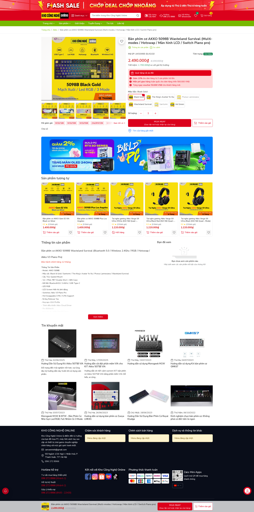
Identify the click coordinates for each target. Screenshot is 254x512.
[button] (122, 69)
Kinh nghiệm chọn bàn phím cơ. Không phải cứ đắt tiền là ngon (190, 418)
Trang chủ (48, 23)
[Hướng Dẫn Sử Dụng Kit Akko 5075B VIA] (62, 343)
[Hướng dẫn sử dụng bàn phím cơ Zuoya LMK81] (105, 396)
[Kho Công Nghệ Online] (55, 15)
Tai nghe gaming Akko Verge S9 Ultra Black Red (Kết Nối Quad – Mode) (160, 220)
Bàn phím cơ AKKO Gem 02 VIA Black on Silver (56, 220)
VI (178, 485)
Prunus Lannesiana (190, 97)
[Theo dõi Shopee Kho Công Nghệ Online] (102, 477)
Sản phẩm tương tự (55, 178)
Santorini (163, 104)
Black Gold (138, 97)
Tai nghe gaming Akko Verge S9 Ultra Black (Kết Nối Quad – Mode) (196, 220)
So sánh (156, 47)
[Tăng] (155, 113)
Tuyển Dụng (94, 23)
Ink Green (179, 104)
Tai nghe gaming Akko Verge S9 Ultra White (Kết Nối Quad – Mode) (125, 220)
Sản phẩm (64, 23)
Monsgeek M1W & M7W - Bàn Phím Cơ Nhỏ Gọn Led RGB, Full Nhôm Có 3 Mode (62, 418)
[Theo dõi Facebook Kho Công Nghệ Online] (88, 477)
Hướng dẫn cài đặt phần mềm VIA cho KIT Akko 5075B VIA (103, 365)
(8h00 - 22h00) (56, 492)
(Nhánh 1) (53, 478)
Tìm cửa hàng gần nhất (143, 130)
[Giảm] (141, 113)
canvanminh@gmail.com (56, 449)
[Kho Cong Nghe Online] (127, 5)
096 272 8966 (52, 461)
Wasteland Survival (142, 104)
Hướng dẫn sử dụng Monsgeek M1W (146, 363)
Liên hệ (120, 23)
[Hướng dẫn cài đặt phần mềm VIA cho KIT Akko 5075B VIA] (105, 343)
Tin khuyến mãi (52, 325)
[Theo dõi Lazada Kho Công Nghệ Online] (108, 477)
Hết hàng (119, 232)
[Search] (138, 15)
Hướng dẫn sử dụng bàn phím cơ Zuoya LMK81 (104, 418)
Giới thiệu (79, 23)
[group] (83, 68)
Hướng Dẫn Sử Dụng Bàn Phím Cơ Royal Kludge (148, 418)
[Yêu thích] (122, 41)
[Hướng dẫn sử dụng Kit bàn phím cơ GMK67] (192, 343)
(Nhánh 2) (53, 485)
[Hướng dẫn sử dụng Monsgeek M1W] (149, 343)
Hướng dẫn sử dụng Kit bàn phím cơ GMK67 (189, 365)
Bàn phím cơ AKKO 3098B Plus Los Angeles (92, 220)
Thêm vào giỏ (52, 232)
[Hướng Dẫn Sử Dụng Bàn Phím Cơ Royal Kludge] (149, 396)
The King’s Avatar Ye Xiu (162, 97)
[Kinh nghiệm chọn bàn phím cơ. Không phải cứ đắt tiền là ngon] (192, 396)
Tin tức (110, 23)
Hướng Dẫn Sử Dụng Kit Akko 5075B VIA (62, 363)
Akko (55, 30)
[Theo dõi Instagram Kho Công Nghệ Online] (95, 477)
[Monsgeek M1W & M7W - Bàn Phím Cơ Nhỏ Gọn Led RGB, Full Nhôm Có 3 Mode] (62, 396)
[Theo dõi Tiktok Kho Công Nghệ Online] (115, 477)
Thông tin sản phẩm (140, 47)
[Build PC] (127, 155)
